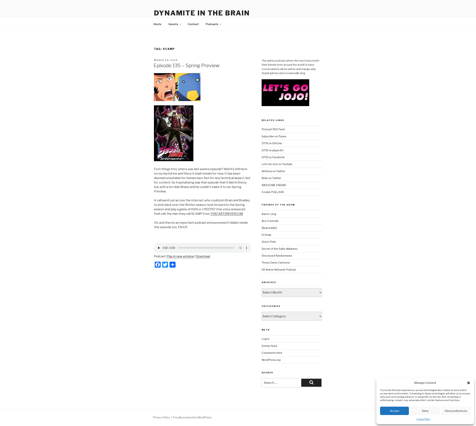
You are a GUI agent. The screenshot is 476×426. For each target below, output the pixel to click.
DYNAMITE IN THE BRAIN (202, 13)
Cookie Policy (423, 419)
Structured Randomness (277, 255)
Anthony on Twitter (273, 171)
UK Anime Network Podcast (279, 269)
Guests (173, 24)
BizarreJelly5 (269, 227)
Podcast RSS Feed (273, 129)
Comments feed (272, 352)
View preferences (456, 411)
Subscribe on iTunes (274, 136)
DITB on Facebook (273, 157)
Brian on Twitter (271, 178)
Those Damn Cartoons (276, 262)
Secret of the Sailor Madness (280, 248)
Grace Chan (269, 241)
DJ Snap (266, 234)
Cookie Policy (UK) (273, 192)
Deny (425, 411)
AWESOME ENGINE (274, 185)
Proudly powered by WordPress (192, 417)
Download (203, 256)
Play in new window (180, 256)
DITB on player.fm (272, 150)
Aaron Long (269, 214)
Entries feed (269, 345)
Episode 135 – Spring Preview (187, 65)
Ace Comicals (270, 220)
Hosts (157, 24)
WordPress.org (271, 359)
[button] (468, 383)
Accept (394, 411)
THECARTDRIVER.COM (226, 214)
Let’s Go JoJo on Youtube (277, 164)
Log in (265, 338)
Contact (193, 24)
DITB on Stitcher (272, 143)
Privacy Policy (161, 417)
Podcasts (212, 24)
